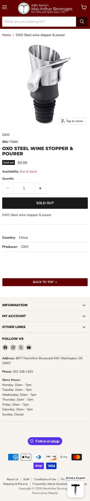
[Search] (82, 22)
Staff (26, 479)
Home (6, 35)
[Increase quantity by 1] (40, 188)
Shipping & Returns (15, 484)
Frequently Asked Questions (51, 484)
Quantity (8, 178)
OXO (6, 135)
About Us (12, 479)
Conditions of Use (45, 479)
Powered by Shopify (45, 493)
